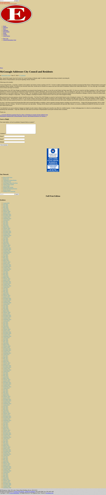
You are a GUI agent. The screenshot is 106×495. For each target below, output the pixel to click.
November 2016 (7, 367)
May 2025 (5, 224)
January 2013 (6, 431)
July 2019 (5, 322)
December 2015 (7, 382)
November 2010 (7, 468)
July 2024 (5, 238)
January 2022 (6, 280)
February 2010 (6, 480)
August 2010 (6, 472)
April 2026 (5, 208)
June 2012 (5, 441)
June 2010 (5, 475)
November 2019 (7, 316)
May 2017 (5, 358)
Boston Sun (6, 178)
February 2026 (6, 211)
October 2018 (6, 334)
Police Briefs (6, 31)
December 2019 (7, 315)
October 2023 (6, 250)
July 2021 (5, 288)
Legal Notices (6, 36)
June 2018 (5, 340)
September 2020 (7, 302)
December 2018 (7, 332)
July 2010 (5, 473)
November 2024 (7, 232)
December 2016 (7, 365)
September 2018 (7, 336)
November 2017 (7, 350)
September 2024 (7, 235)
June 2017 (5, 357)
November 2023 (7, 249)
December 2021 (7, 281)
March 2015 (6, 395)
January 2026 (6, 213)
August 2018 (6, 337)
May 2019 (5, 325)
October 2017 (6, 351)
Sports (4, 33)
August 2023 (6, 253)
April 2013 (5, 427)
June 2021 (5, 290)
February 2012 (6, 447)
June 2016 (5, 374)
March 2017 (6, 361)
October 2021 (6, 284)
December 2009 (7, 483)
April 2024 (5, 242)
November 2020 (7, 299)
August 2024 (6, 236)
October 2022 (6, 267)
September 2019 (7, 319)
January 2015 (6, 398)
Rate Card (5, 38)
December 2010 (7, 466)
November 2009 (7, 484)
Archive (5, 34)
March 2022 (6, 277)
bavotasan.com (49, 493)
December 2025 (7, 214)
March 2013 (6, 428)
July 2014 (5, 406)
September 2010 (7, 470)
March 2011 (6, 462)
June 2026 (5, 206)
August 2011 (6, 455)
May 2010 (5, 476)
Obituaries (5, 30)
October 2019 (6, 318)
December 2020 (7, 298)
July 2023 (5, 255)
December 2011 (7, 449)
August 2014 (6, 405)
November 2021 (7, 283)
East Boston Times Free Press (10, 183)
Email (2, 139)
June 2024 (5, 239)
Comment (3, 133)
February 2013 (6, 430)
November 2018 (7, 333)
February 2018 (6, 346)
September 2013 (7, 420)
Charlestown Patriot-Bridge (10, 180)
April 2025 (5, 225)
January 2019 (6, 330)
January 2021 (6, 297)
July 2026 (5, 204)
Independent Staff (6, 75)
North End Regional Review (10, 188)
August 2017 (6, 354)
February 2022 (6, 278)
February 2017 (6, 362)
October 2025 (6, 217)
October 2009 (6, 486)
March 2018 (6, 344)
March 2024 (6, 243)
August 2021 (6, 287)
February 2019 (6, 329)
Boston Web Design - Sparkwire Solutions (24, 491)
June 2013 (5, 424)
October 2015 (6, 385)
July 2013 (5, 423)
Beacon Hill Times (7, 177)
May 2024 (5, 241)
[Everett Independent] (16, 23)
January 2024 (6, 246)
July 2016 (5, 372)
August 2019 (6, 320)
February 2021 (6, 295)
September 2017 (7, 353)
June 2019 (5, 323)
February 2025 (6, 228)
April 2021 (5, 292)
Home (4, 26)
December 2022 (7, 264)
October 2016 (6, 368)
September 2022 (7, 269)
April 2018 (5, 343)
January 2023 (6, 263)
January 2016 (6, 381)
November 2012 (7, 434)
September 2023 (7, 252)
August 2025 (6, 220)
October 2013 (6, 419)
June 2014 (5, 407)
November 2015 (7, 384)
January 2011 (6, 465)
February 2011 (6, 463)
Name (2, 136)
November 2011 (7, 451)
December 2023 (7, 248)
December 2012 (7, 433)
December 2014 (7, 399)
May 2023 (5, 257)
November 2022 (7, 266)
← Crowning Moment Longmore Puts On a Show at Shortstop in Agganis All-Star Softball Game (24, 114)
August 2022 (6, 270)
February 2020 (6, 312)
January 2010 (6, 482)
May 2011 (5, 459)
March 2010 (6, 479)
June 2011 (5, 458)
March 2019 (6, 327)
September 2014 (7, 403)
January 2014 (6, 414)
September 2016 (7, 369)
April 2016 (5, 376)
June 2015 (5, 391)
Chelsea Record (7, 181)
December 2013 (7, 416)
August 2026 (6, 203)
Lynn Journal (6, 185)
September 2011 (7, 454)
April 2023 (5, 259)
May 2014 (5, 409)
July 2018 (5, 339)
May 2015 (5, 392)
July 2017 (5, 355)
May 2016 (5, 375)
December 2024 (7, 231)
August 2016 (6, 371)
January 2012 (6, 448)
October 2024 (6, 234)
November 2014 (7, 400)
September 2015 (7, 386)
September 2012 (7, 437)
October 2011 (6, 452)
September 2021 (7, 285)
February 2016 (6, 379)
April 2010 (5, 477)
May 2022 (5, 274)
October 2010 (6, 469)
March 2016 (6, 378)
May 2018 (5, 341)
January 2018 (6, 347)
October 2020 (6, 301)
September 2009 (7, 487)
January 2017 (6, 364)
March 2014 (6, 412)
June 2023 (5, 256)
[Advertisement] (53, 55)
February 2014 (6, 413)
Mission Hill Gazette (8, 187)
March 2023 (6, 260)
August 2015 (6, 388)
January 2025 (6, 229)
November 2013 (7, 417)
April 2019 (5, 326)
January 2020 (6, 313)
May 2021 (5, 291)
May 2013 (5, 426)
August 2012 (6, 438)
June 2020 (5, 306)
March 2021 (6, 294)
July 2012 (5, 440)
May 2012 (5, 442)
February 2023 (6, 262)
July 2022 (5, 271)
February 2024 (6, 245)
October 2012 (6, 435)
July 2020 (5, 305)
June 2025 (5, 222)
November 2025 (7, 215)
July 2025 (5, 221)
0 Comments (22, 75)
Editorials (5, 27)
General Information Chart (9, 40)
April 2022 (5, 276)
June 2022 (5, 273)
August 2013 (6, 421)
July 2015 (5, 389)
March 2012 (6, 445)
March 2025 (6, 227)
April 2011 (5, 461)
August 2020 (6, 304)
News (4, 29)
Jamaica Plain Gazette (8, 184)
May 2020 (5, 308)
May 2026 (5, 207)
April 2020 (5, 309)
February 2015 (6, 396)
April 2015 (5, 393)
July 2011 (5, 456)
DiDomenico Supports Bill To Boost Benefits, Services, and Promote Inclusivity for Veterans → (23, 116)
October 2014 (6, 402)
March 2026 (6, 210)
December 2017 (7, 348)
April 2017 (5, 360)
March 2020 (6, 311)
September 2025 (7, 218)
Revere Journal (6, 190)
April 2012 (5, 444)
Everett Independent (5, 2)
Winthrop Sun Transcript (9, 191)
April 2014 (5, 410)
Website (2, 142)
